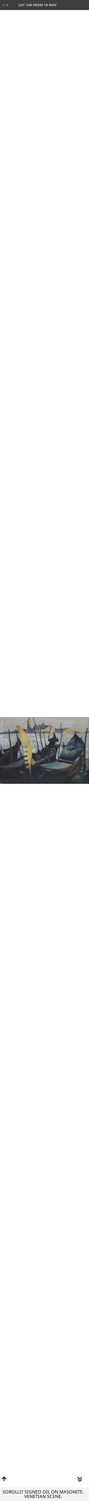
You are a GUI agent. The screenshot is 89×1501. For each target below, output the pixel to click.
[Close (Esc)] (84, 5)
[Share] (74, 5)
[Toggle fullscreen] (64, 5)
